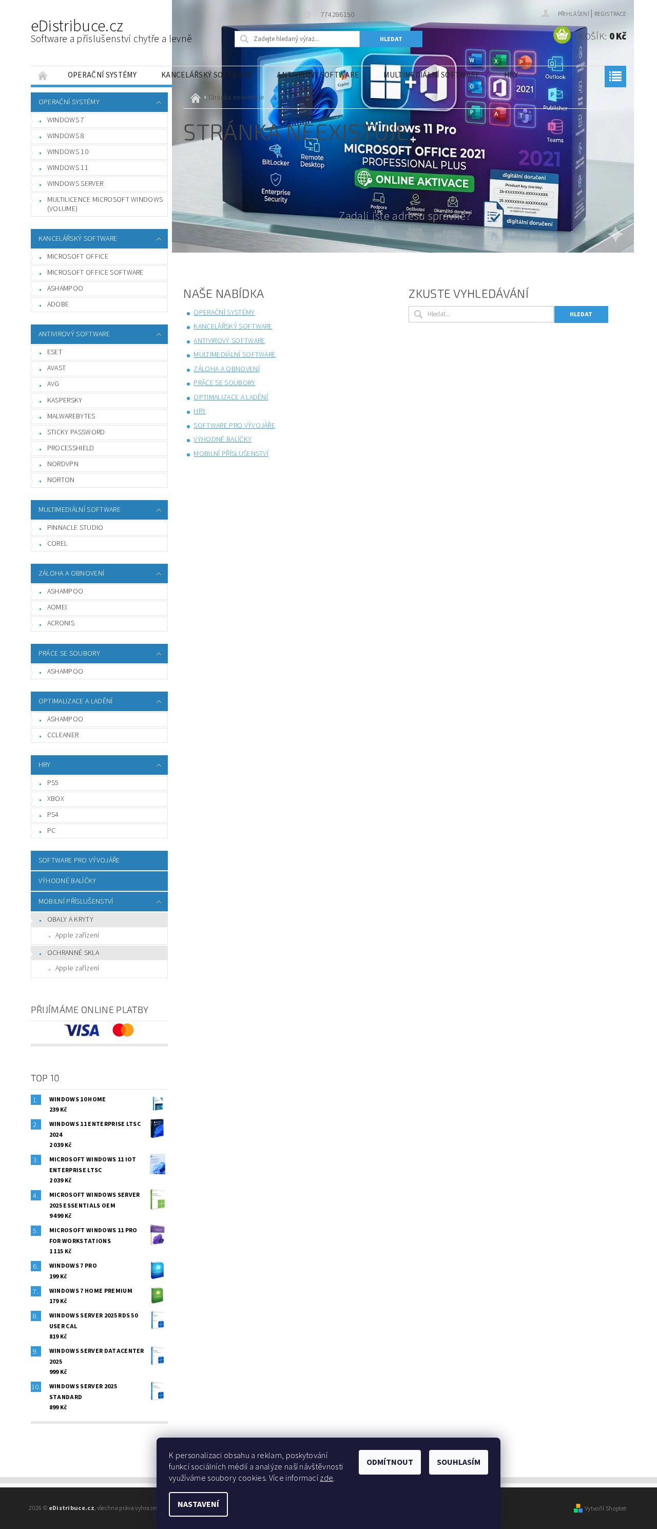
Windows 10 (67, 152)
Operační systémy (102, 75)
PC (51, 831)
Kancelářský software (206, 75)
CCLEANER (63, 735)
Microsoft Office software (95, 272)
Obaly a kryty (70, 919)
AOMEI (57, 607)
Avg (53, 384)
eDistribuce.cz (111, 30)
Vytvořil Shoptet (605, 1508)
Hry (511, 75)
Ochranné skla (73, 953)
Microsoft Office (77, 257)
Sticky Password (76, 432)
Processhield (70, 448)
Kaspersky (65, 400)
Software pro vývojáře (79, 860)
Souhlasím (458, 1462)
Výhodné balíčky (67, 881)
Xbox (55, 799)
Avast (56, 368)
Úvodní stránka (43, 75)
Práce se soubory (69, 653)
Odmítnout (389, 1462)
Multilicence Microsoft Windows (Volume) (105, 204)
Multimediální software (431, 75)
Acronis (60, 623)
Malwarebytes (71, 416)
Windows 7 (66, 120)
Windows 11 (67, 168)
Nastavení (198, 1504)
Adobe (58, 304)
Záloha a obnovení (71, 573)
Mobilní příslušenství (75, 901)
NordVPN (63, 464)
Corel (57, 544)
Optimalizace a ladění (75, 701)
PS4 (53, 815)
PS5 (53, 783)
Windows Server (75, 184)
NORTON (61, 480)
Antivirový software (318, 75)
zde (326, 1478)
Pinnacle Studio (75, 528)
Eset (54, 352)
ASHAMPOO (65, 671)
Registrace (610, 14)
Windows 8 (66, 136)
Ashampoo (65, 288)
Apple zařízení (77, 935)
